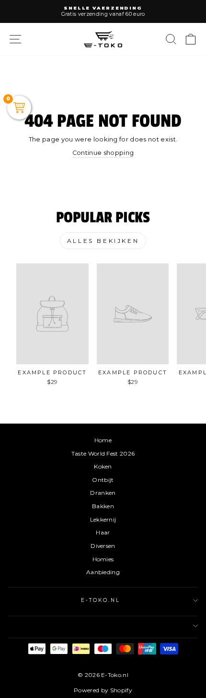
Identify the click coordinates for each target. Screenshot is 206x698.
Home (103, 440)
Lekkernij (103, 519)
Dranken (102, 492)
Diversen (103, 545)
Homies (103, 559)
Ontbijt (103, 479)
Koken (103, 466)
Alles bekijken (103, 240)
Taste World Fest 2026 (103, 453)
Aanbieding (103, 572)
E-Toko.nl (101, 600)
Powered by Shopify (103, 690)
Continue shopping (103, 152)
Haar (103, 532)
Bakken (103, 506)
